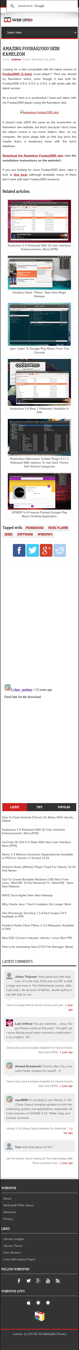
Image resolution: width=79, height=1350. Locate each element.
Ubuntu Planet (12, 1245)
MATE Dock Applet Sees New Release (27, 895)
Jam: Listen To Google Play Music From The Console (39, 350)
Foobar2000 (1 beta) (17, 74)
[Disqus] (39, 621)
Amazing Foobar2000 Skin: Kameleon (31, 51)
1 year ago (66, 1052)
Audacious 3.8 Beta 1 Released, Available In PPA (39, 410)
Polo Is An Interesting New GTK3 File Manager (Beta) (37, 946)
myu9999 (21, 1100)
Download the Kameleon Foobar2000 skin (33, 155)
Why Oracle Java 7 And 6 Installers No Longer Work (36, 904)
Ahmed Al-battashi (28, 1066)
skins (8, 534)
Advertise (9, 1212)
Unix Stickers (12, 1252)
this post (20, 174)
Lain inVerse (24, 1023)
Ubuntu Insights (13, 1239)
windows (44, 534)
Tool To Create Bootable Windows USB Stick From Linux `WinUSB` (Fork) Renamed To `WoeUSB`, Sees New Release (37, 883)
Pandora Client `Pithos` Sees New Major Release (39, 294)
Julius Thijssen (26, 976)
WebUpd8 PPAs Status (18, 1205)
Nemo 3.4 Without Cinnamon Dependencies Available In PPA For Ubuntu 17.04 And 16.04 (37, 856)
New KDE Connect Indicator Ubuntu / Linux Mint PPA (37, 938)
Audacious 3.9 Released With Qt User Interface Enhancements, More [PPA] (39, 247)
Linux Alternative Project (19, 1259)
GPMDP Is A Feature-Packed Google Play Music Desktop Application (39, 514)
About (7, 1198)
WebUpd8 (49, 1334)
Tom (18, 1147)
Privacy (8, 1219)
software (25, 534)
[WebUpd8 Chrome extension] (39, 1320)
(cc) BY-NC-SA (33, 1334)
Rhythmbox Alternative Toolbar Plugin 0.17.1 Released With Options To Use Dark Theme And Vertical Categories (39, 462)
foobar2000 (35, 528)
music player (58, 528)
